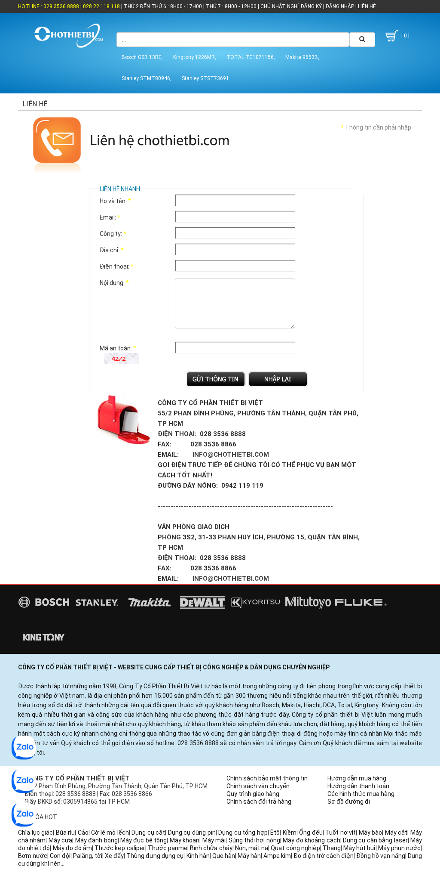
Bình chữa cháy (211, 848)
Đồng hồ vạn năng (380, 855)
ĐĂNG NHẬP (340, 6)
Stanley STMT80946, (146, 78)
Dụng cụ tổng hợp (243, 832)
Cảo (83, 832)
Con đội (60, 855)
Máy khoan (184, 840)
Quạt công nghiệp (295, 848)
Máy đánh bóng (96, 840)
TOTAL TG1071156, (250, 57)
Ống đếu (311, 832)
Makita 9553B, (302, 57)
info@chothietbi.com (230, 454)
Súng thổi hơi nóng (254, 840)
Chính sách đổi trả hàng (258, 801)
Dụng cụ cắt (148, 832)
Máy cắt (396, 832)
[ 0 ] (404, 36)
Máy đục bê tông (143, 840)
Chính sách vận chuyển (258, 786)
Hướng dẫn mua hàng (356, 778)
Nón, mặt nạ (251, 848)
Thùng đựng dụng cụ (154, 855)
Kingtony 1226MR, (194, 57)
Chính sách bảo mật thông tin (267, 778)
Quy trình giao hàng (252, 793)
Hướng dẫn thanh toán (358, 786)
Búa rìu (65, 832)
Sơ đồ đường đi (348, 801)
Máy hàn (249, 855)
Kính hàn (198, 855)
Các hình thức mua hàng (360, 793)
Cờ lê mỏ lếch (110, 832)
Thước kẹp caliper (120, 848)
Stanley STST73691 (205, 78)
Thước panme (167, 848)
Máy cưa (60, 840)
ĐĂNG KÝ (311, 6)
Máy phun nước (399, 848)
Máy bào (370, 832)
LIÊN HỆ (366, 6)
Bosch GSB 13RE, (142, 57)
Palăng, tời (87, 855)
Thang (332, 848)
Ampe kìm (277, 855)
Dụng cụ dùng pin (192, 832)
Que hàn (223, 855)
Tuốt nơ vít (340, 832)
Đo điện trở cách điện (323, 855)
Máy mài (214, 840)
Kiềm (289, 832)
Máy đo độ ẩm (72, 848)
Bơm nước (32, 855)
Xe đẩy (114, 855)
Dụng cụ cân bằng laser (375, 840)
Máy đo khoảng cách (311, 840)
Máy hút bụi (359, 848)
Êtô (275, 832)
